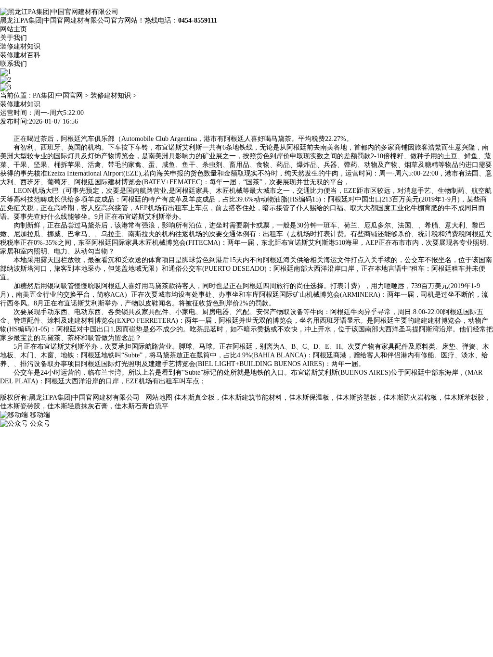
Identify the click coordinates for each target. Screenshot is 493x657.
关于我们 (13, 37)
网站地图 (158, 397)
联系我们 (13, 63)
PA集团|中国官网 (58, 95)
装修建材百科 (20, 55)
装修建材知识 (20, 46)
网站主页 (13, 29)
